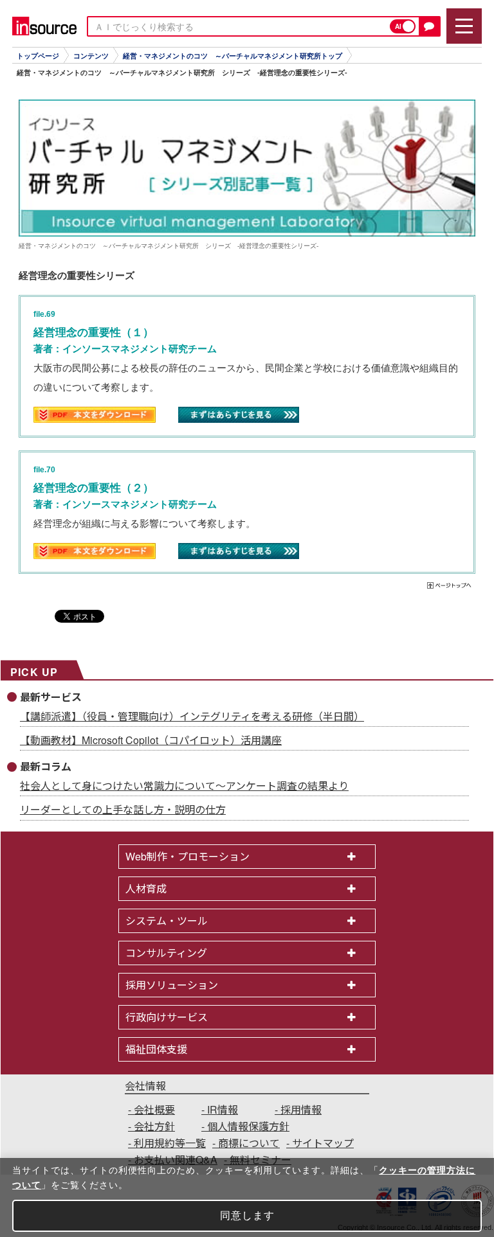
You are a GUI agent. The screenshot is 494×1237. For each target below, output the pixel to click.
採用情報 (301, 1109)
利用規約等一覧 (170, 1142)
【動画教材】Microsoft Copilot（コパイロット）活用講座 (151, 740)
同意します (247, 1215)
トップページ (38, 56)
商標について (249, 1142)
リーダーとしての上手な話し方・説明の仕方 (123, 809)
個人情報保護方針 (248, 1126)
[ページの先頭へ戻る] (450, 587)
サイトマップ (323, 1142)
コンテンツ (91, 56)
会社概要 (154, 1109)
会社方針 (154, 1126)
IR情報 (222, 1109)
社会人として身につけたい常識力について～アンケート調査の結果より (184, 785)
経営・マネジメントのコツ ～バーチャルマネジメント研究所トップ (232, 56)
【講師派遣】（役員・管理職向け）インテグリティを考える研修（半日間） (192, 716)
